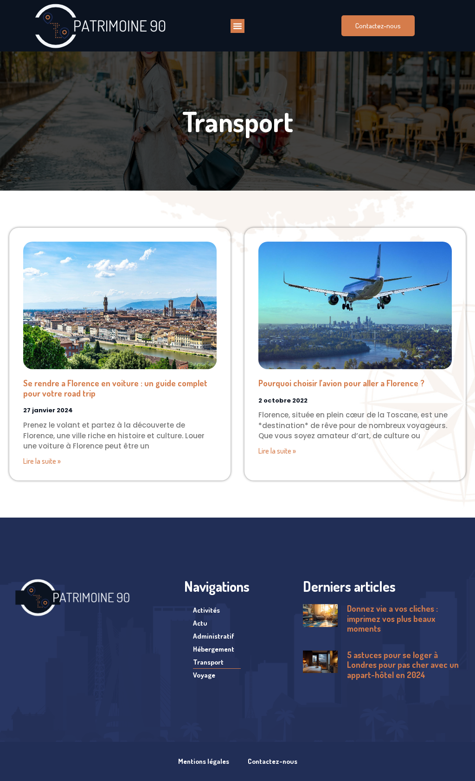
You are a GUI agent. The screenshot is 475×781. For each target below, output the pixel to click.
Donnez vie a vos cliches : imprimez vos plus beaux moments (392, 618)
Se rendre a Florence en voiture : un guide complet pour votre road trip (115, 388)
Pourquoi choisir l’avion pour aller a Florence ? (341, 383)
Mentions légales (203, 761)
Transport (208, 662)
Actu (200, 623)
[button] (237, 26)
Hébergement (213, 649)
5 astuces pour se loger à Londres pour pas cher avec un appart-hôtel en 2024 (403, 665)
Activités (206, 610)
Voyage (204, 675)
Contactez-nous (272, 761)
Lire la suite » (42, 461)
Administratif (213, 636)
